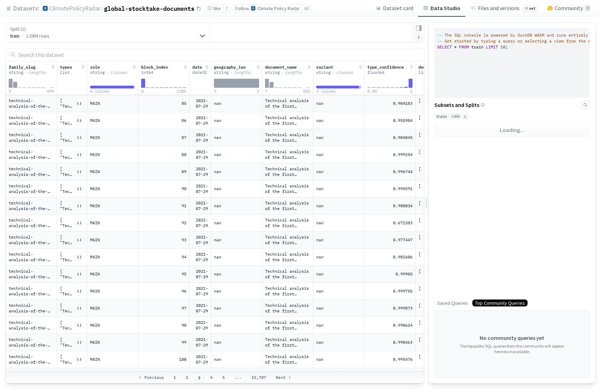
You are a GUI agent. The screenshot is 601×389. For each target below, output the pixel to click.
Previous (154, 377)
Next (281, 377)
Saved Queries (452, 303)
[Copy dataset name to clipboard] (199, 8)
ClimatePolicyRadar (75, 8)
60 (306, 8)
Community (572, 8)
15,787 (258, 377)
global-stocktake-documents (149, 8)
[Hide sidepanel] (419, 28)
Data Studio (445, 8)
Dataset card (398, 8)
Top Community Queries (500, 303)
